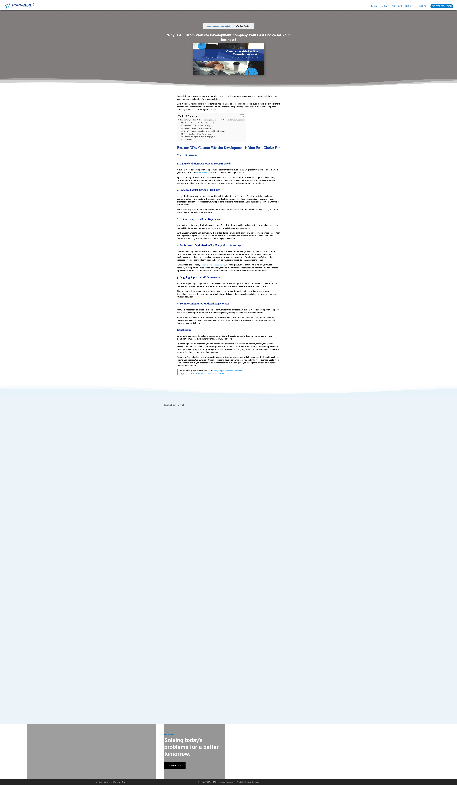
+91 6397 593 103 (218, 373)
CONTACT (423, 6)
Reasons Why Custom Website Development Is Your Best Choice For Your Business (212, 119)
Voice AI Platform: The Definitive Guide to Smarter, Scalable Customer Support (199, 597)
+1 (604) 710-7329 (245, 765)
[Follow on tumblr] (376, 781)
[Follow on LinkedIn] (364, 781)
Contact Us (175, 766)
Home (209, 26)
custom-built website (204, 172)
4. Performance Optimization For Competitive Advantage (204, 131)
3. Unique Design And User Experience (197, 128)
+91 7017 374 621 (204, 373)
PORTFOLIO (397, 6)
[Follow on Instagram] (368, 781)
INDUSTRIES (410, 6)
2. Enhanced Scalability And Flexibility (197, 125)
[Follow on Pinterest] (372, 781)
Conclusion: (188, 139)
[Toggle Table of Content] (241, 116)
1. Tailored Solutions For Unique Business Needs (200, 123)
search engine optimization (212, 264)
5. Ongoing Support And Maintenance (197, 134)
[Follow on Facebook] (355, 781)
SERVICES (372, 6)
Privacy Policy (119, 782)
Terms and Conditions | (104, 782)
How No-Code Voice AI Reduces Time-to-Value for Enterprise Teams (195, 496)
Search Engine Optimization (223, 26)
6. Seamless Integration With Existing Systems (200, 136)
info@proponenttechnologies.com (228, 370)
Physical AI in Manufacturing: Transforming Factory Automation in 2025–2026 (199, 698)
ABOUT (385, 6)
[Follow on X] (359, 781)
